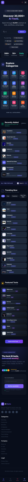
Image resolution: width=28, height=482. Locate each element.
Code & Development (6, 431)
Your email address (9, 377)
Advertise (3, 449)
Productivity (4, 422)
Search (22, 31)
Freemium (14, 196)
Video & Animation (5, 429)
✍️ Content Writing (19, 41)
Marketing (3, 419)
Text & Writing (4, 434)
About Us (3, 444)
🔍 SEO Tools (8, 41)
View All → (23, 124)
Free (8, 196)
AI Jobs (3, 446)
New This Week (23, 196)
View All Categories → (14, 112)
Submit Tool (4, 453)
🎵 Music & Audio (14, 47)
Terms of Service (5, 463)
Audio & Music (4, 436)
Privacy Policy (4, 461)
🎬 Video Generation (18, 37)
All (3, 196)
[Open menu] (25, 2)
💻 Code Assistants (18, 44)
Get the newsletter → (14, 386)
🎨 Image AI (8, 44)
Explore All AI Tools (13, 341)
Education (3, 424)
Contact (3, 451)
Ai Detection (4, 427)
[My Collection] (22, 2)
